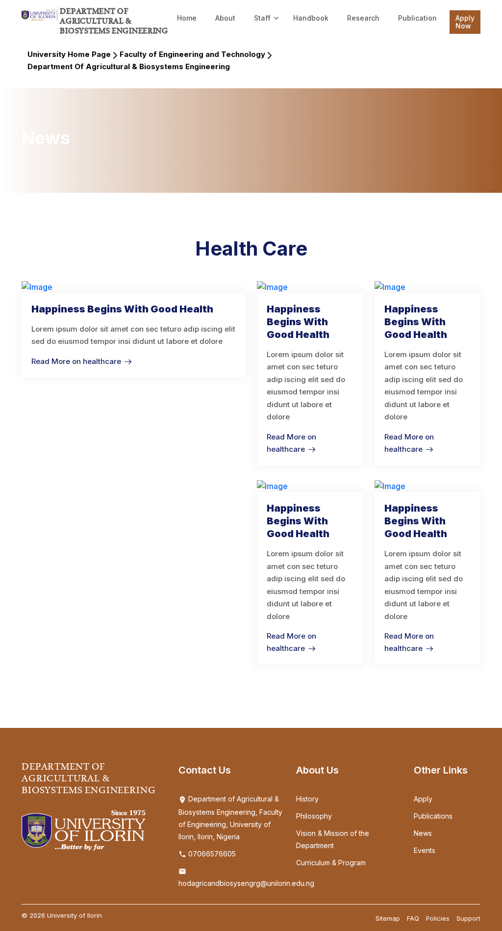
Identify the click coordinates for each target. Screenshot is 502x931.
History (307, 799)
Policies (438, 918)
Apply (423, 799)
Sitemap (388, 918)
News (423, 833)
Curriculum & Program (331, 862)
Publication (417, 18)
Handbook (310, 18)
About (225, 18)
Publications (433, 816)
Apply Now (465, 22)
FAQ (413, 918)
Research (363, 18)
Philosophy (314, 816)
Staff (262, 18)
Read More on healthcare (76, 361)
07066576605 (211, 854)
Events (424, 850)
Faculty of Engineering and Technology (192, 54)
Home (187, 18)
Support (468, 918)
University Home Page (69, 54)
